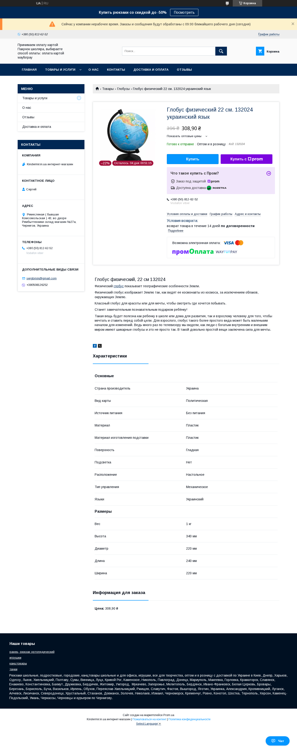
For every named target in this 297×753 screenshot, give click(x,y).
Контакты (116, 69)
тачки (13, 669)
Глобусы (123, 89)
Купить (192, 159)
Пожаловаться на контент (149, 719)
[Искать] (221, 51)
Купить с (238, 159)
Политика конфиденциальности (189, 719)
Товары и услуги (60, 69)
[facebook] (95, 346)
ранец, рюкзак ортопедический (32, 652)
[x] (100, 346)
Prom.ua (168, 715)
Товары (108, 89)
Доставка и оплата (150, 69)
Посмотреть (184, 12)
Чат (281, 741)
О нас (93, 69)
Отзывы (184, 69)
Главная (29, 69)
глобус (119, 286)
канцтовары (18, 663)
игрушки (15, 657)
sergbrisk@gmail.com (41, 278)
